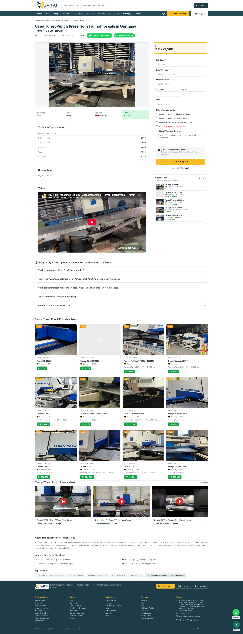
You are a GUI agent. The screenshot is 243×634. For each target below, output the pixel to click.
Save (81, 35)
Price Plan (78, 13)
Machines (45, 21)
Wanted (66, 13)
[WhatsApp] (195, 620)
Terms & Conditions (147, 618)
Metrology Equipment (42, 608)
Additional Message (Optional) (169, 131)
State (158, 100)
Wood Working (40, 610)
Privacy (199, 629)
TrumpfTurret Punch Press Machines (127, 575)
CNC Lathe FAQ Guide (148, 608)
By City (72, 600)
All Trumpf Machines (75, 575)
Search (203, 5)
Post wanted (200, 586)
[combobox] (168, 94)
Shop (56, 13)
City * (183, 90)
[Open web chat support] (236, 624)
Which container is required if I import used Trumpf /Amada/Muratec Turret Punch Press (78, 287)
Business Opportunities (113, 605)
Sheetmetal (55, 21)
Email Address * (163, 70)
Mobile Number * (163, 80)
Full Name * (161, 60)
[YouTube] (188, 620)
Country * (160, 90)
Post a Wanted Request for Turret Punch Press (165, 575)
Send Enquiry (180, 161)
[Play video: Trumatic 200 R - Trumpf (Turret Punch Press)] (121, 501)
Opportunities (104, 13)
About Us (144, 600)
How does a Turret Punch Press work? (55, 305)
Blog (142, 603)
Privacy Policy (146, 616)
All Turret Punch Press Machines (49, 575)
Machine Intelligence (77, 608)
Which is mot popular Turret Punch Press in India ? (61, 270)
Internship (108, 613)
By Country (74, 603)
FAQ (142, 605)
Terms (206, 629)
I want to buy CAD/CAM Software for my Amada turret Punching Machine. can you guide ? (79, 279)
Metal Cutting (40, 600)
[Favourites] (163, 13)
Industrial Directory (77, 616)
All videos (204, 483)
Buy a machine (164, 586)
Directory (139, 13)
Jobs (107, 608)
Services (90, 13)
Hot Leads (73, 610)
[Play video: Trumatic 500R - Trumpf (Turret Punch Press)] (63, 501)
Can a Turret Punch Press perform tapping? (57, 296)
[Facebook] (177, 620)
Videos (72, 618)
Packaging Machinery (42, 618)
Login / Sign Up (199, 13)
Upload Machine (180, 13)
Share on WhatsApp (101, 35)
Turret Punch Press (70, 21)
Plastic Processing (41, 605)
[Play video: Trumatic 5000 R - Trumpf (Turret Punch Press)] (180, 501)
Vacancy (126, 13)
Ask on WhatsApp (125, 35)
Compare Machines (77, 613)
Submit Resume (110, 610)
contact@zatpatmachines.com (189, 616)
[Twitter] (184, 620)
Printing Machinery (41, 616)
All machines (39, 621)
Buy (47, 13)
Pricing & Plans (110, 600)
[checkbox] (157, 114)
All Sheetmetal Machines (98, 575)
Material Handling (41, 613)
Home (39, 13)
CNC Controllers (76, 605)
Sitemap (192, 629)
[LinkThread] (198, 620)
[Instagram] (191, 620)
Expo (116, 13)
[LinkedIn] (180, 620)
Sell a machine (184, 586)
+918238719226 (184, 613)
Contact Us (185, 168)
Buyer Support (146, 613)
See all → (202, 179)
